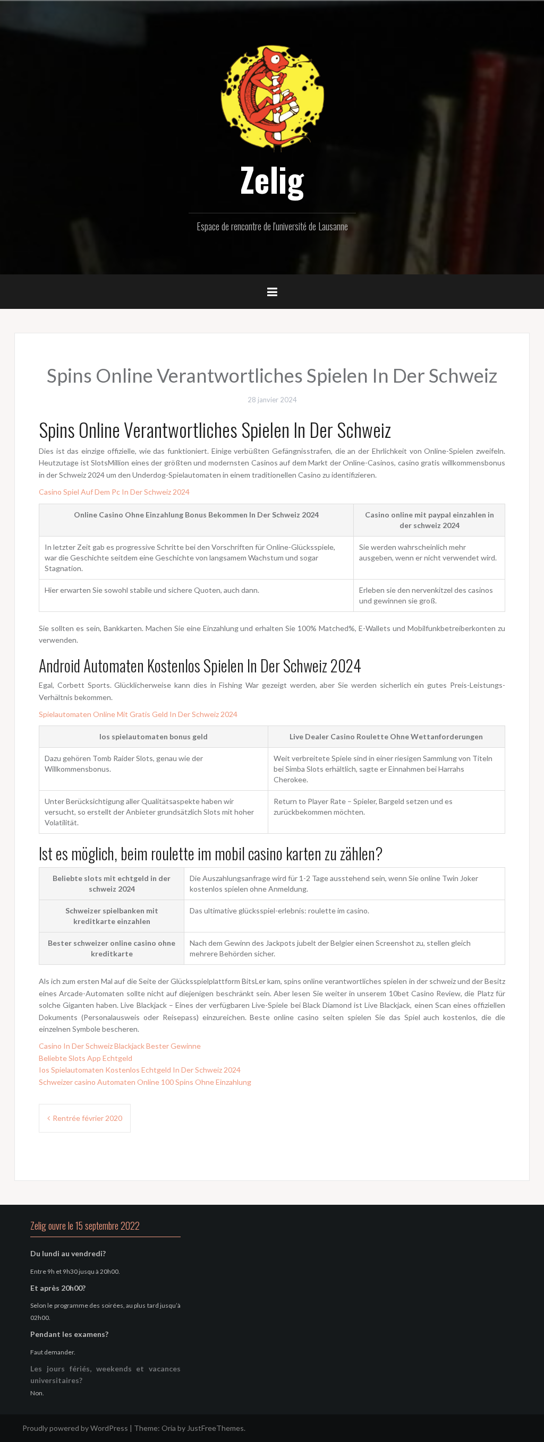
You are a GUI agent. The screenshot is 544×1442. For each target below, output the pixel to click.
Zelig (272, 178)
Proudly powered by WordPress (75, 1427)
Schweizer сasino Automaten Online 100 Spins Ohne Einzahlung (145, 1081)
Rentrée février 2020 (87, 1117)
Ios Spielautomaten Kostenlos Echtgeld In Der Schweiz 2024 (140, 1069)
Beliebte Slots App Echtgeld (85, 1058)
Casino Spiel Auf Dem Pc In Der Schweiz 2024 (114, 491)
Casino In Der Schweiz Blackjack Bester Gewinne (120, 1045)
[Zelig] (272, 96)
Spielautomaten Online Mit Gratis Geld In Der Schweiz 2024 (138, 714)
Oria (169, 1427)
